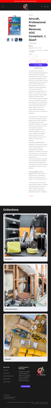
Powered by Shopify (24, 402)
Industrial (8, 359)
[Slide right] (24, 39)
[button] (2, 6)
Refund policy (31, 402)
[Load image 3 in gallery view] (16, 39)
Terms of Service (7, 381)
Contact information (44, 403)
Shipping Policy (6, 378)
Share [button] (31, 195)
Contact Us (5, 370)
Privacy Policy (6, 373)
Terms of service (36, 403)
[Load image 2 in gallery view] (12, 39)
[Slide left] (4, 39)
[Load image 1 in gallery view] (8, 39)
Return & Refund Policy (8, 376)
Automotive (8, 259)
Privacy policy (45, 402)
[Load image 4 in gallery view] (20, 39)
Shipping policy (38, 402)
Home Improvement (11, 309)
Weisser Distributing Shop (15, 402)
